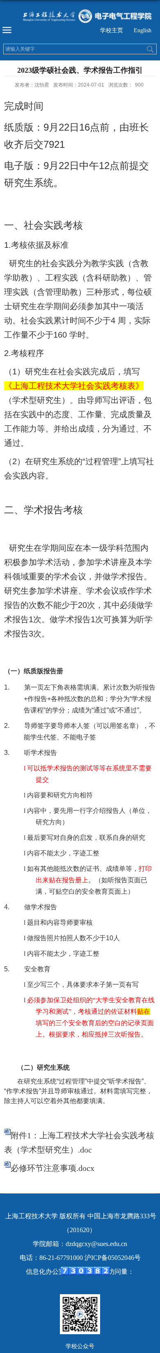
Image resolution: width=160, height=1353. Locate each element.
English (142, 30)
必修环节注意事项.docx (52, 1168)
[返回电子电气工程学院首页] (80, 16)
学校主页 (111, 30)
